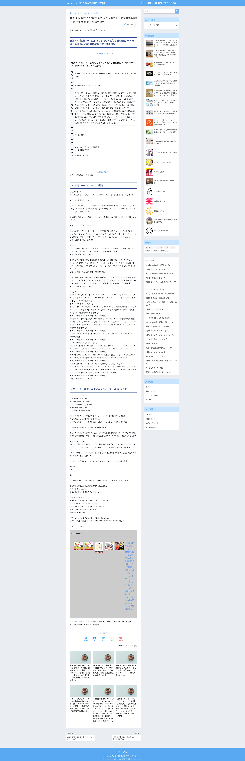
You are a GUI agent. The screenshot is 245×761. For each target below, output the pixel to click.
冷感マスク (148, 251)
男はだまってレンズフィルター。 (158, 331)
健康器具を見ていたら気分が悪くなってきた (161, 283)
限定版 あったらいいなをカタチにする (160, 335)
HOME (123, 752)
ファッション (79, 622)
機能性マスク (164, 251)
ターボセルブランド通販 (154, 368)
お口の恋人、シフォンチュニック (158, 269)
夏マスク (156, 251)
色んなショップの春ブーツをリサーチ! (160, 294)
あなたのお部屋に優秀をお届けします (159, 322)
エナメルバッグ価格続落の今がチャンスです (161, 362)
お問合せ (150, 3)
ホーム (143, 3)
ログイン (149, 387)
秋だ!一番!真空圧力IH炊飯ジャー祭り (159, 348)
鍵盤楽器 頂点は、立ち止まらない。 (159, 298)
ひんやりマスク (150, 247)
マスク (166, 247)
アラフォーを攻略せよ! (154, 314)
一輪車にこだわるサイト (154, 309)
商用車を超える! (152, 343)
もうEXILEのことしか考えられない (158, 318)
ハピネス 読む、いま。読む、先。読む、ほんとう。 (161, 303)
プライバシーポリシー (171, 3)
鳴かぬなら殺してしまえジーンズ (158, 356)
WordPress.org (151, 400)
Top (71, 622)
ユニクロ (172, 247)
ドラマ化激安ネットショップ (156, 339)
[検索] (177, 11)
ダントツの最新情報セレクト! (156, 278)
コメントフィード (152, 396)
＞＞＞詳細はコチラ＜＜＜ (103, 54)
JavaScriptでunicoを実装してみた (158, 265)
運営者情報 (158, 3)
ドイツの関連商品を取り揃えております (160, 273)
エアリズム (159, 247)
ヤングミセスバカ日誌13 (155, 289)
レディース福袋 (91, 622)
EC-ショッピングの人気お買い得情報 (86, 3)
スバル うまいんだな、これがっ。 (158, 326)
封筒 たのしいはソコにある (156, 352)
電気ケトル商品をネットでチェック (159, 372)
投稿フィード (150, 391)
